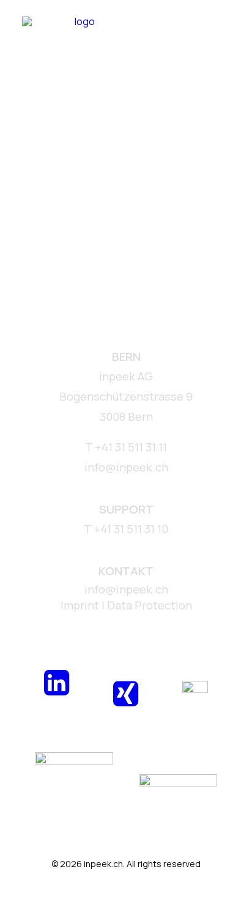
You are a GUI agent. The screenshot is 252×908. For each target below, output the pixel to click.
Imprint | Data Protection (126, 605)
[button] (224, 35)
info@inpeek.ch (126, 589)
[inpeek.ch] (80, 34)
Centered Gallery (62, 242)
